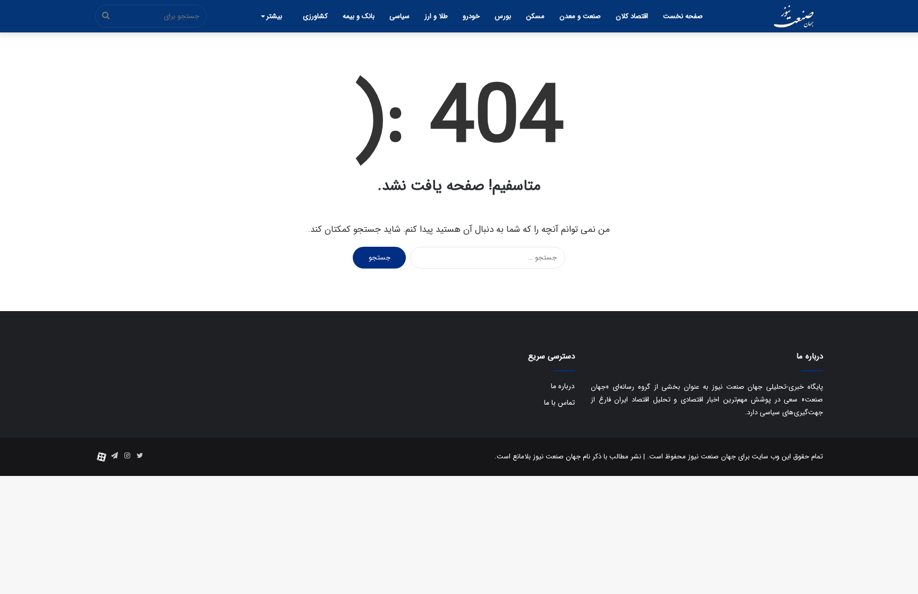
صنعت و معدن (580, 16)
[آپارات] (101, 456)
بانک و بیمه (359, 16)
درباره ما (563, 386)
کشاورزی (315, 16)
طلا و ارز (436, 16)
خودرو (471, 16)
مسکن (535, 16)
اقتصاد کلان (632, 16)
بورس (503, 16)
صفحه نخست (683, 16)
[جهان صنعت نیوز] (793, 16)
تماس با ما (559, 402)
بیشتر (274, 16)
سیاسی (399, 16)
